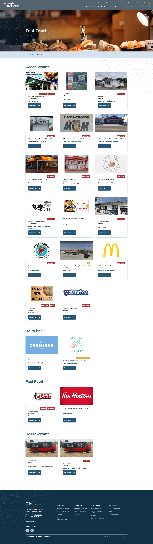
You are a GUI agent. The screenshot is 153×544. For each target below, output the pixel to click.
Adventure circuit (129, 7)
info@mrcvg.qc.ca (31, 521)
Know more (32, 106)
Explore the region (144, 7)
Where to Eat (101, 7)
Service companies (95, 3)
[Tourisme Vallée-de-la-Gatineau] (11, 4)
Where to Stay (115, 7)
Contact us (138, 3)
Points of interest (110, 3)
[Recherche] (149, 3)
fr (144, 3)
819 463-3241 (38, 515)
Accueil (27, 54)
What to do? (89, 7)
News (103, 3)
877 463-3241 (35, 517)
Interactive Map (120, 3)
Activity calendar (130, 3)
